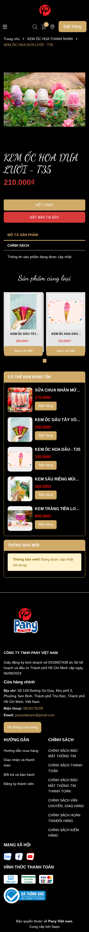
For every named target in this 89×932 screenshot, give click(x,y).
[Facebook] (19, 856)
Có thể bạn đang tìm (29, 377)
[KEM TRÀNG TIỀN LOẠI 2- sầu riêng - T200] (20, 518)
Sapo (55, 927)
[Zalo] (8, 856)
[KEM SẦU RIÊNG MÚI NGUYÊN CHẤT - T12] (20, 489)
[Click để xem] (44, 99)
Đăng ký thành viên (19, 784)
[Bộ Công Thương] (25, 895)
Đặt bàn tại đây (44, 217)
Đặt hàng (73, 26)
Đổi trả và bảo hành (19, 775)
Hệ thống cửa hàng (22, 727)
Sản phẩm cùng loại (44, 277)
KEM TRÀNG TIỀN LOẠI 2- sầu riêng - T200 (57, 509)
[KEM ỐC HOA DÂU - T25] (65, 311)
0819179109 (33, 708)
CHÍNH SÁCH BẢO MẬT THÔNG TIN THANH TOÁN (63, 785)
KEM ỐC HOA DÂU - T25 (65, 334)
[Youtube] (30, 856)
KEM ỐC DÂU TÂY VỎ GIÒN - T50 (23, 334)
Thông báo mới (23, 545)
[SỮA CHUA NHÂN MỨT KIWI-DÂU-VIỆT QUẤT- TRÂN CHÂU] (20, 400)
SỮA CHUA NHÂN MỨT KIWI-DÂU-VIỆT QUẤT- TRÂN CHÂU (57, 390)
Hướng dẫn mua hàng (21, 751)
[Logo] (44, 10)
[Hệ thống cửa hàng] (52, 26)
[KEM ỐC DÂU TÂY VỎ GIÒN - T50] (23, 311)
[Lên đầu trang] (79, 915)
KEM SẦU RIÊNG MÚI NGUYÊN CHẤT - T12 (55, 479)
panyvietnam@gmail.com (35, 715)
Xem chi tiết (23, 351)
